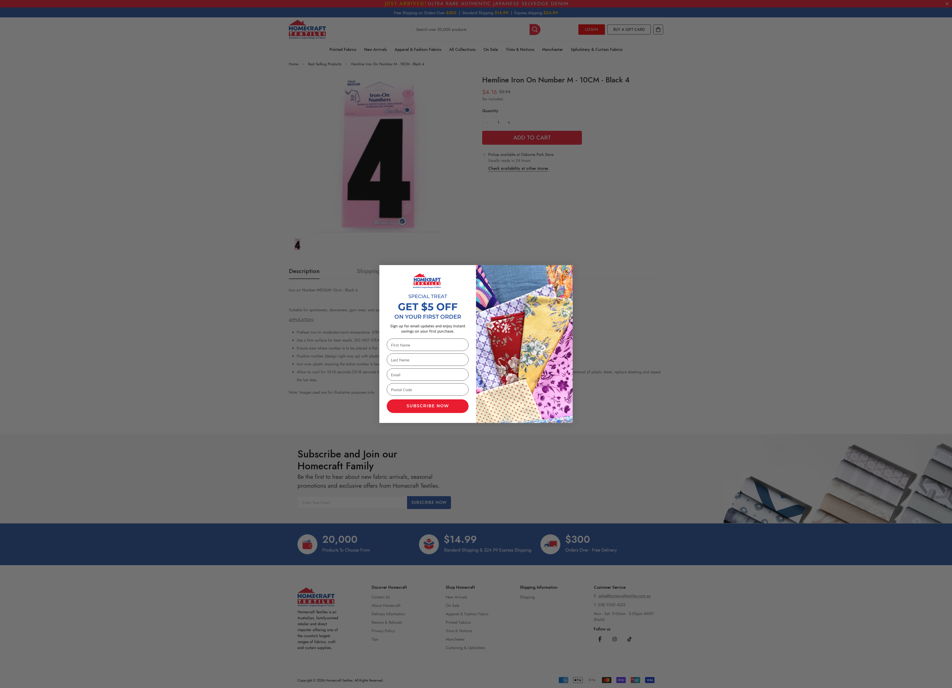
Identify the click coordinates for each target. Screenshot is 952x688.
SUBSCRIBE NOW (428, 406)
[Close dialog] (566, 271)
